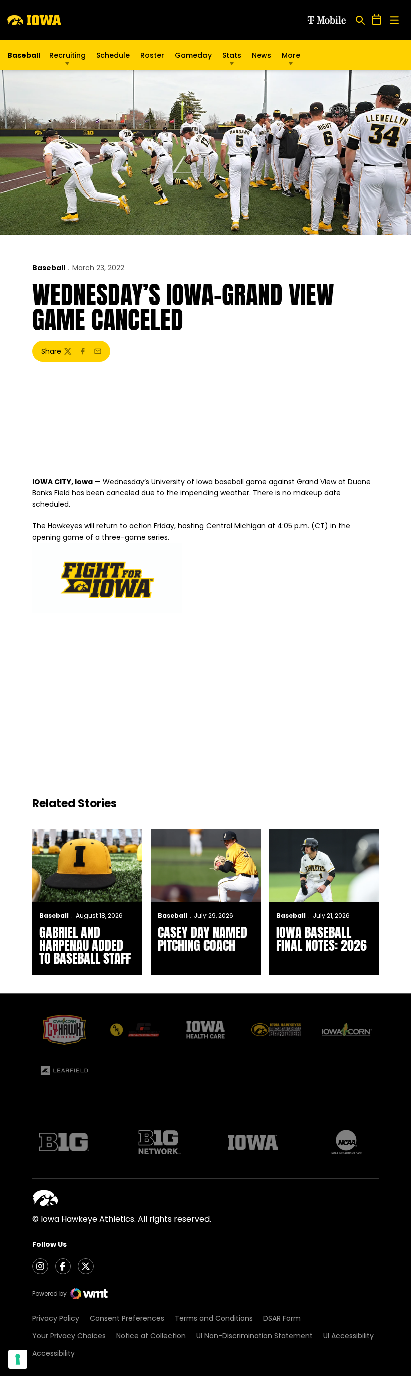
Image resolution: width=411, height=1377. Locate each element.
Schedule (113, 55)
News (261, 55)
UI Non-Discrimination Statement (254, 1336)
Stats (231, 55)
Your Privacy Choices (69, 1336)
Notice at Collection (151, 1336)
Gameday (193, 55)
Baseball (48, 268)
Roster (152, 55)
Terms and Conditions (214, 1318)
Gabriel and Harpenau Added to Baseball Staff (85, 945)
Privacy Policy (55, 1318)
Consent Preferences (127, 1318)
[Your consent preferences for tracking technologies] (17, 1359)
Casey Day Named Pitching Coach (202, 938)
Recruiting (67, 55)
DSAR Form (282, 1318)
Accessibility (53, 1353)
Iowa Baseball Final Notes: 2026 (321, 938)
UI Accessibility (348, 1336)
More (291, 55)
